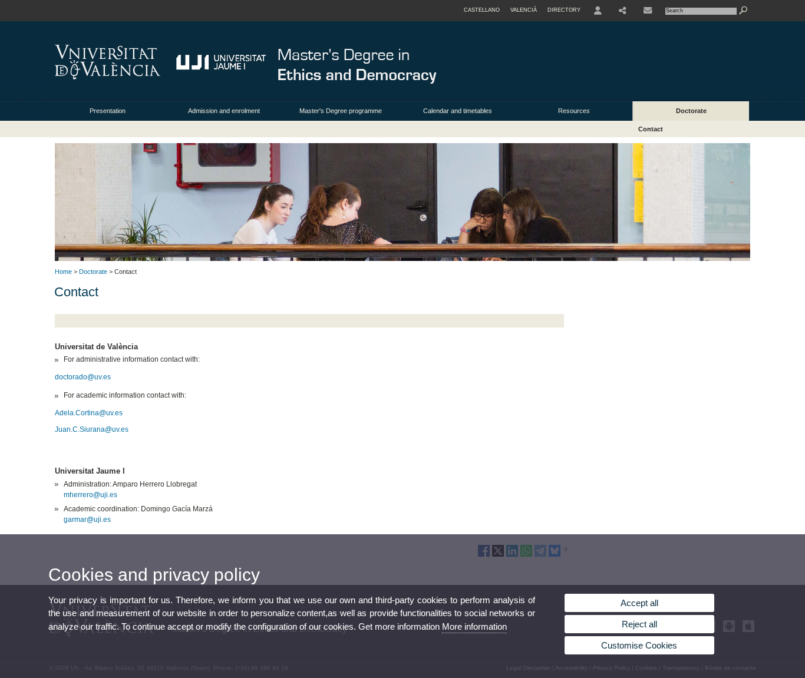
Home (63, 271)
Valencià (523, 10)
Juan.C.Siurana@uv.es (91, 429)
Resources (574, 110)
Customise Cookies (639, 645)
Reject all (639, 624)
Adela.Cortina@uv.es (89, 413)
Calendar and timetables (457, 110)
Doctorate (691, 110)
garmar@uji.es (87, 519)
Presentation (108, 110)
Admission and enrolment (224, 110)
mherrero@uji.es (90, 495)
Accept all (639, 603)
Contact (650, 129)
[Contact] (648, 10)
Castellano (482, 10)
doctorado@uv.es (83, 377)
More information (474, 626)
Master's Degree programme (340, 110)
